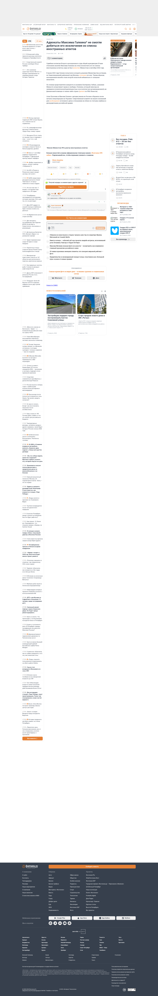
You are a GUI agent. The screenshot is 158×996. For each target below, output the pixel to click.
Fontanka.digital (91, 895)
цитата (82, 91)
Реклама (25, 884)
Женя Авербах (57, 160)
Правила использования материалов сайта (123, 972)
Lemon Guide (94, 24)
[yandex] (69, 923)
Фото (71, 910)
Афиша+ (51, 878)
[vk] (60, 923)
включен (76, 68)
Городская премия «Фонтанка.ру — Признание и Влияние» (105, 884)
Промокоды (123, 203)
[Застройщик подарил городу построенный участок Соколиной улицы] (61, 304)
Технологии (74, 895)
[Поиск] (126, 28)
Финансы (73, 901)
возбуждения (55, 101)
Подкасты (73, 884)
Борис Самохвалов (56, 205)
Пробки (79, 29)
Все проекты (90, 910)
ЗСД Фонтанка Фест (106, 24)
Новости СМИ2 (52, 285)
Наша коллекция (91, 890)
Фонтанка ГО (51, 24)
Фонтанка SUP (27, 24)
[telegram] (55, 923)
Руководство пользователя (119, 983)
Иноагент (63, 167)
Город (50, 898)
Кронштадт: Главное (92, 901)
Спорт (72, 890)
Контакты (25, 878)
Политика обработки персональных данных (123, 969)
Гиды (50, 895)
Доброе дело (53, 901)
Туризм (72, 898)
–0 (104, 201)
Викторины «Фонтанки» (56, 890)
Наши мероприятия (28, 887)
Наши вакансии (27, 892)
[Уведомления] (130, 28)
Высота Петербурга (92, 907)
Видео (51, 887)
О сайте (24, 875)
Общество (73, 878)
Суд (70, 167)
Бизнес (51, 881)
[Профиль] (134, 28)
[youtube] (65, 923)
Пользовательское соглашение (120, 966)
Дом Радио (89, 898)
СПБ (29, 41)
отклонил (83, 75)
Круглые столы (91, 904)
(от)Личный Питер (39, 24)
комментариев (56, 58)
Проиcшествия (75, 887)
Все (24, 41)
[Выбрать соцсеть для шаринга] (104, 58)
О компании (26, 890)
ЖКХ (50, 907)
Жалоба (77, 167)
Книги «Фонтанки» (92, 892)
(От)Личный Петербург (93, 887)
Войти (52, 228)
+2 (99, 201)
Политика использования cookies (120, 974)
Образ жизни (74, 875)
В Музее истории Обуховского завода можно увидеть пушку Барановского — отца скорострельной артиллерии (121, 62)
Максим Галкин (52, 167)
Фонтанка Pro (90, 875)
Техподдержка (27, 881)
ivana (52, 193)
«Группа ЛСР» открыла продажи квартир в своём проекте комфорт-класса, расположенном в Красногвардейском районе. (91, 322)
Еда (50, 904)
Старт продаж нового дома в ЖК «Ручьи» (91, 316)
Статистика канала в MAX (30, 895)
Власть (51, 892)
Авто (50, 875)
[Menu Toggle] (23, 28)
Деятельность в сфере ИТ (118, 980)
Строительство (75, 892)
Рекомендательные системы (119, 977)
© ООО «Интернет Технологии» (68, 989)
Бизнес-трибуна (54, 884)
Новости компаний (56, 291)
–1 (104, 213)
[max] (50, 923)
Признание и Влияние (81, 24)
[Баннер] (49, 33)
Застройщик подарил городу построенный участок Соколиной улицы (61, 317)
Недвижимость (54, 910)
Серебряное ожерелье (64, 24)
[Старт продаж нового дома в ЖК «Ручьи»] (91, 304)
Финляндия (74, 904)
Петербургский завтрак (123, 24)
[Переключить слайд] (136, 49)
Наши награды (115, 985)
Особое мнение (75, 881)
